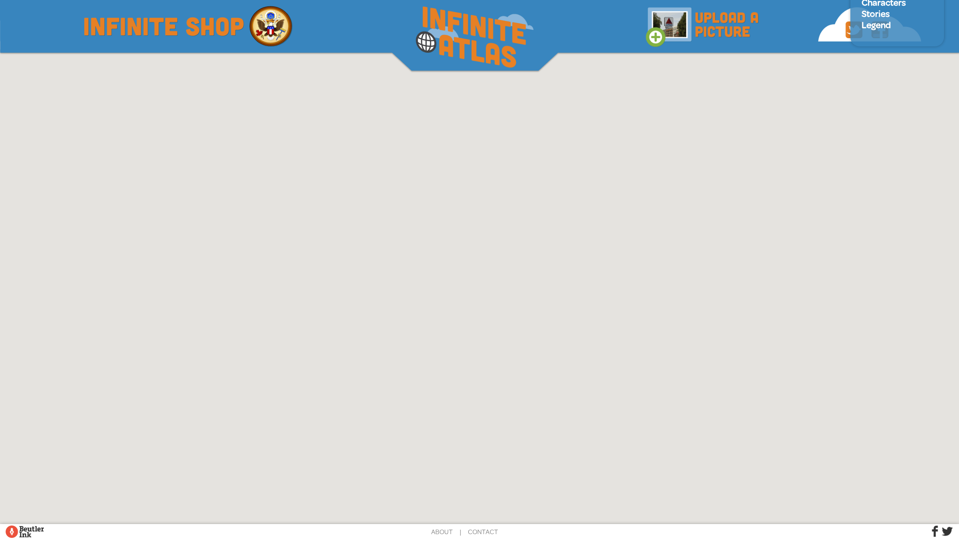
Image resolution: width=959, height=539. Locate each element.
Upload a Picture (702, 23)
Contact (483, 531)
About (442, 531)
